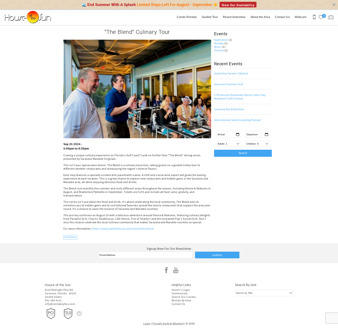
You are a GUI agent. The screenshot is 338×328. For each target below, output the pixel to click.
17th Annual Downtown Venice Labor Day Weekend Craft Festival (240, 96)
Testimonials (180, 293)
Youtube (175, 270)
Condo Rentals (187, 17)
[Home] (27, 17)
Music (218, 47)
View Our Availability (238, 5)
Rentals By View (181, 300)
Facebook (166, 270)
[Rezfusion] (79, 313)
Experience (70, 237)
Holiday (219, 43)
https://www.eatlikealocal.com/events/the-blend (123, 228)
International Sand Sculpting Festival (237, 120)
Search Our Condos (184, 297)
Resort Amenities (234, 17)
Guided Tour (210, 17)
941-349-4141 (53, 300)
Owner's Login (181, 290)
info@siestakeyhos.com (60, 304)
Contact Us (282, 17)
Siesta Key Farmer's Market (231, 73)
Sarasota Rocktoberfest (229, 109)
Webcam (300, 17)
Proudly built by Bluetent (168, 323)
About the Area (260, 17)
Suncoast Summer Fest (228, 84)
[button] (169, 4)
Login (146, 323)
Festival (219, 50)
